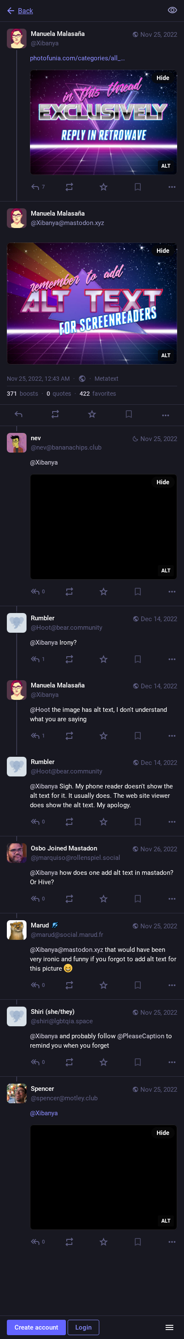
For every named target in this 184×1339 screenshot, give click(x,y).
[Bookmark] (138, 187)
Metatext (107, 378)
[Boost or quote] (69, 187)
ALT (165, 166)
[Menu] (169, 1327)
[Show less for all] (172, 10)
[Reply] (18, 414)
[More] (172, 187)
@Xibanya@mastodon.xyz (66, 950)
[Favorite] (103, 187)
